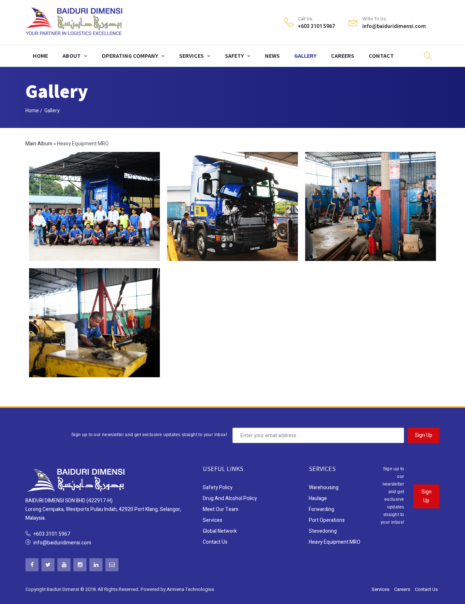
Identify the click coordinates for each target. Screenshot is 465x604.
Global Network (220, 531)
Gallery (305, 56)
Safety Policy (217, 487)
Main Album (38, 144)
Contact (381, 56)
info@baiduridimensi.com (394, 26)
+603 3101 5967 (316, 26)
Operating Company (130, 56)
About (71, 56)
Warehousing (324, 487)
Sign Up (423, 435)
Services (191, 56)
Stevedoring (323, 531)
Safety (234, 56)
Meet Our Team (220, 509)
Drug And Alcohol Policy (230, 498)
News (272, 56)
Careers (342, 56)
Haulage (318, 498)
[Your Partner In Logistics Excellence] (74, 22)
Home (40, 56)
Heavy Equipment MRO (334, 542)
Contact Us (215, 542)
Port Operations (327, 520)
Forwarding (321, 509)
